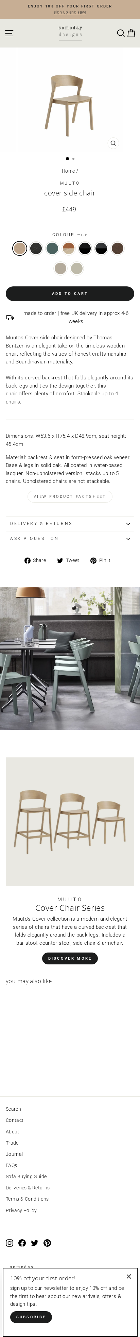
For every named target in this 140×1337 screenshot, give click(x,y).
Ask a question (34, 538)
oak (20, 248)
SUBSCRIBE (31, 1317)
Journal (14, 1154)
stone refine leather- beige (77, 268)
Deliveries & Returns (28, 1187)
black (36, 248)
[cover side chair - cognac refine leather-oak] (33, 1072)
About (12, 1131)
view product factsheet (70, 496)
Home (68, 171)
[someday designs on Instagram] (9, 1243)
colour (70, 234)
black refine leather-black (85, 248)
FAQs (11, 1165)
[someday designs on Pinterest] (47, 1243)
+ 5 (39, 1072)
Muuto (70, 183)
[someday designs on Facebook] (22, 1243)
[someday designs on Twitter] (34, 1243)
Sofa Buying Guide (26, 1176)
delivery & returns (41, 523)
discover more (70, 958)
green (52, 248)
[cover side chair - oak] (9, 1072)
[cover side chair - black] (17, 1072)
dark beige (60, 268)
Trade (12, 1143)
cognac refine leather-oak (68, 248)
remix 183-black (101, 248)
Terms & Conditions (27, 1199)
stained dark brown (117, 248)
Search (13, 1109)
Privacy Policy (21, 1210)
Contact (15, 1120)
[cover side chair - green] (25, 1072)
